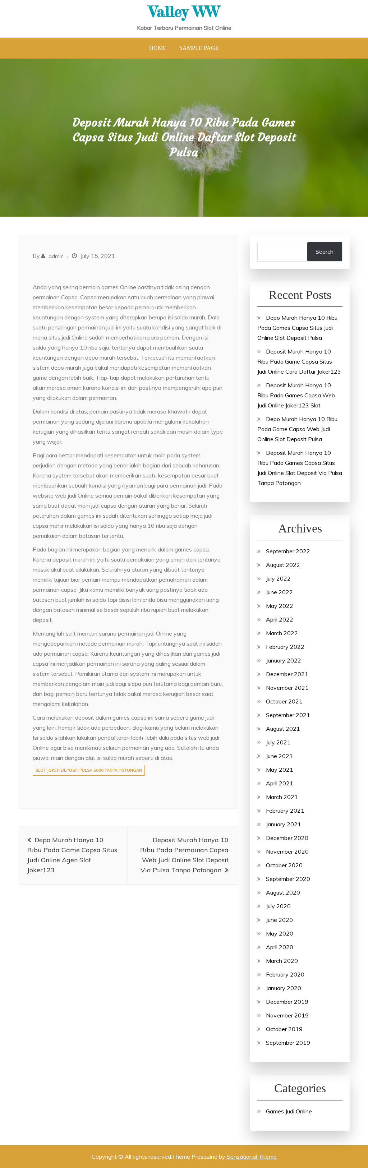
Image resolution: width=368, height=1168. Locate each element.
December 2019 (287, 1001)
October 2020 (284, 865)
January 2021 (283, 824)
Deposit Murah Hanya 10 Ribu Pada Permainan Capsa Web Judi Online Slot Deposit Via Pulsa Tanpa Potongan (184, 855)
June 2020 (279, 919)
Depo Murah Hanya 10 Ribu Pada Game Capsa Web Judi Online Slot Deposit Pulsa (297, 429)
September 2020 (288, 878)
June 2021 (279, 756)
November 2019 (287, 1015)
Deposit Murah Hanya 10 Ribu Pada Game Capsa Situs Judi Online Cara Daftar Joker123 (299, 361)
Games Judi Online (289, 1111)
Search (325, 251)
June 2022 (279, 592)
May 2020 (279, 933)
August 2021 (283, 728)
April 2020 (279, 947)
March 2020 (282, 960)
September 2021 (288, 715)
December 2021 (287, 674)
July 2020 (278, 906)
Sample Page (199, 48)
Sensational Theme (252, 1156)
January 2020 (283, 988)
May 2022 (279, 605)
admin (56, 256)
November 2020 (287, 851)
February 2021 (285, 810)
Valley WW (184, 11)
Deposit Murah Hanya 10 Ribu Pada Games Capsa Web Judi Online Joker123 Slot (296, 395)
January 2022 (283, 660)
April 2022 (279, 619)
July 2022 (278, 578)
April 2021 (279, 783)
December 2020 (287, 837)
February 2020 (285, 974)
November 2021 (287, 687)
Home (157, 48)
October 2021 (284, 701)
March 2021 (282, 796)
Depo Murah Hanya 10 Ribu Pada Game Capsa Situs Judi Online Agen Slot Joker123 (72, 855)
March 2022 (282, 633)
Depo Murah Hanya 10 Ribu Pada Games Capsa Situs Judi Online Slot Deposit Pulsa (297, 327)
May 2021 (279, 769)
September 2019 (288, 1042)
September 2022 (288, 551)
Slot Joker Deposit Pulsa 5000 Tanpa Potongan (89, 770)
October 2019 (284, 1029)
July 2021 (278, 742)
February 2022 (285, 646)
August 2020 (283, 892)
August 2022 (283, 564)
